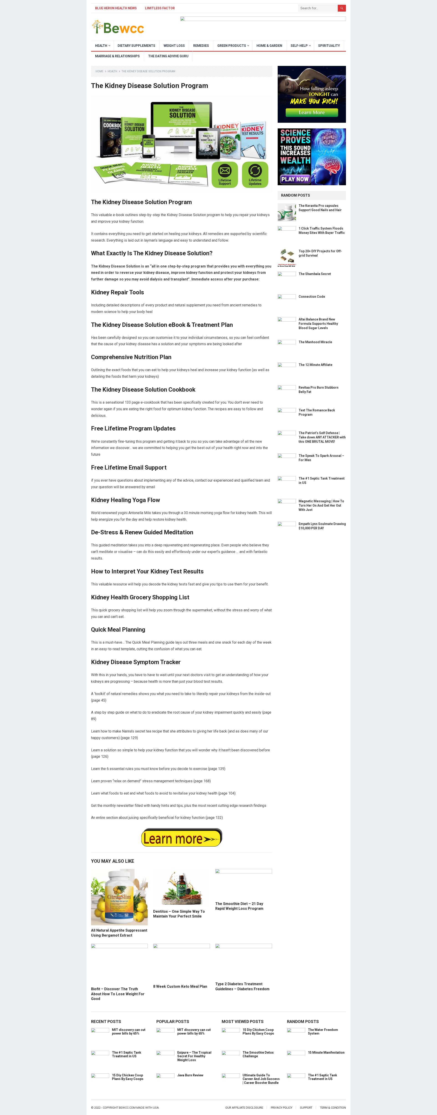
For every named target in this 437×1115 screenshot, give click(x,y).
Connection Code (312, 296)
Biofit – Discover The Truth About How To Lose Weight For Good (118, 994)
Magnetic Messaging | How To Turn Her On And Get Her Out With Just (321, 505)
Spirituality (329, 46)
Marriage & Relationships (117, 56)
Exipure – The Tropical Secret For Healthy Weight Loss (194, 1056)
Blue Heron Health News (116, 8)
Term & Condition (333, 1107)
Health (101, 46)
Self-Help (299, 46)
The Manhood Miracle (315, 342)
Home (99, 71)
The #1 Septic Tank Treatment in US (126, 1054)
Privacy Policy (281, 1107)
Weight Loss (174, 46)
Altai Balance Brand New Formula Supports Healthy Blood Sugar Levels (318, 324)
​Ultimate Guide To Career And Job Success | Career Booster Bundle (261, 1079)
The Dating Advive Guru (168, 56)
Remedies (201, 46)
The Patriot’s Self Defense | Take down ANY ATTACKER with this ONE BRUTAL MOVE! (322, 437)
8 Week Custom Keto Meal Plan (180, 986)
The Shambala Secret (315, 274)
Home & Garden (269, 46)
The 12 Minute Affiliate (315, 365)
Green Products (231, 46)
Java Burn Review (190, 1075)
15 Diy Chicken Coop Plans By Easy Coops (127, 1077)
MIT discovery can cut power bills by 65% (128, 1031)
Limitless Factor (160, 8)
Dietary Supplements (136, 46)
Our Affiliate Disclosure (244, 1107)
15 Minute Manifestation (326, 1052)
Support (306, 1107)
